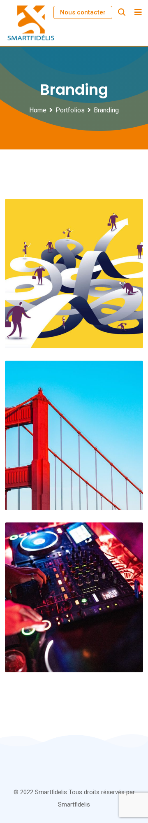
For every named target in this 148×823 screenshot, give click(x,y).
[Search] (122, 12)
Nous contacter (83, 12)
